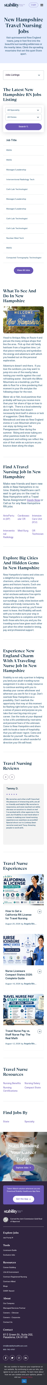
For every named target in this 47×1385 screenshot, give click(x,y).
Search (22, 127)
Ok (24, 1381)
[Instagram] (19, 1357)
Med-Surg (23, 531)
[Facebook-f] (5, 1357)
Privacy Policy (26, 1377)
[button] (42, 5)
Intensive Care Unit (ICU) (37, 519)
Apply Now (33, 500)
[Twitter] (12, 1357)
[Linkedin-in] (25, 1357)
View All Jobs (23, 270)
